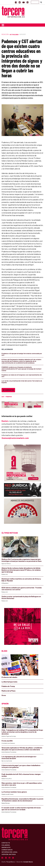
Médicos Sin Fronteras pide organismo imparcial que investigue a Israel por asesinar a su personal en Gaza (21, 560)
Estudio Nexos (28, 862)
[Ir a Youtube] (23, 2)
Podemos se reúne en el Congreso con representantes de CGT (22, 375)
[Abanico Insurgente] (22, 513)
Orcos (4, 695)
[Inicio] (13, 12)
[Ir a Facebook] (16, 2)
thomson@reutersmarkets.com (15, 438)
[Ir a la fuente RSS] (27, 2)
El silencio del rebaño (9, 677)
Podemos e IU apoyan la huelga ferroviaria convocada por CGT (22, 354)
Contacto (6, 842)
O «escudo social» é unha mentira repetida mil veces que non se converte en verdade (21, 808)
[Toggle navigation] (3, 25)
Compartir (9, 390)
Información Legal (10, 852)
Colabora (6, 845)
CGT (3, 396)
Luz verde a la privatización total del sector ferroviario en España (22, 381)
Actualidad (14, 34)
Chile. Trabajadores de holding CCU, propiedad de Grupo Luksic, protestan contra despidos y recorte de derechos (22, 732)
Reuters (5, 421)
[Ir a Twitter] (20, 2)
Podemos (9, 396)
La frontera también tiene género (14, 792)
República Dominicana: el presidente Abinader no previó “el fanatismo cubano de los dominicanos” (22, 800)
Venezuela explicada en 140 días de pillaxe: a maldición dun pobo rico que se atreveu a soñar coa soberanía (22, 749)
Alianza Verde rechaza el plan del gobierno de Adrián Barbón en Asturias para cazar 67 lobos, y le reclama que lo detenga (21, 570)
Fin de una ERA (7, 741)
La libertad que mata (9, 682)
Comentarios (7, 849)
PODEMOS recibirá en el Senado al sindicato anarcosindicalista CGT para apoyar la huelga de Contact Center (21, 368)
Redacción (5, 34)
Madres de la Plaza (8, 691)
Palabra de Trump (8, 686)
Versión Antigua (9, 854)
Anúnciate (6, 847)
